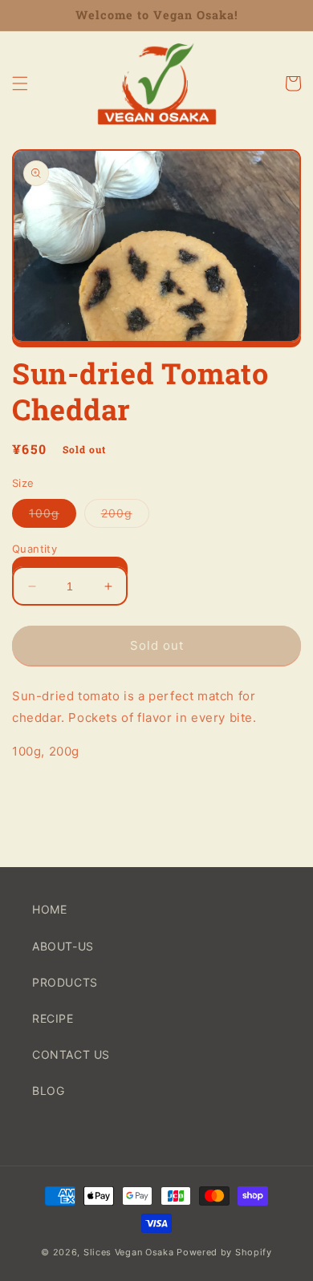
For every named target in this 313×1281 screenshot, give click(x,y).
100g (52, 516)
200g (125, 516)
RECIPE (53, 1018)
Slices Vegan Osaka (128, 1252)
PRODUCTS (65, 982)
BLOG (48, 1090)
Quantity (34, 548)
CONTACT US (71, 1054)
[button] (20, 83)
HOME (49, 909)
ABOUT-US (63, 946)
